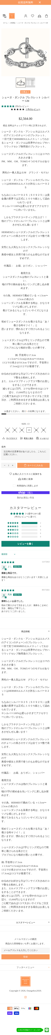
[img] (7, 562)
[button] (8, 106)
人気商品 (12, 23)
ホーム (5, 23)
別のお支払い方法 (25, 498)
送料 (10, 125)
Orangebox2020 (12, 16)
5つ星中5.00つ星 (33, 514)
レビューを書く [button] (25, 544)
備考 (3, 447)
